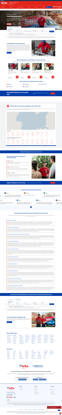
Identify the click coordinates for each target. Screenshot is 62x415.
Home (8, 9)
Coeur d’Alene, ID (9, 342)
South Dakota (46, 352)
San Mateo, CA (46, 339)
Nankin (37, 131)
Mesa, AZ (26, 340)
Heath (27, 142)
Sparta (46, 142)
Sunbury (47, 143)
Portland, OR (39, 339)
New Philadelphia (38, 132)
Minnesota (26, 352)
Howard (27, 131)
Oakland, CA (33, 339)
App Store (36, 379)
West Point (52, 142)
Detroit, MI (14, 341)
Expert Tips (52, 389)
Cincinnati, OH (9, 339)
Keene (32, 142)
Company (35, 386)
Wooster (52, 131)
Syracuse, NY (52, 336)
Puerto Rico (39, 356)
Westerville (52, 143)
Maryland (20, 356)
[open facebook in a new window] (7, 397)
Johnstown (33, 141)
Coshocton (18, 141)
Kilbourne (33, 143)
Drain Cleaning (10, 70)
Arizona (8, 352)
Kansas (20, 352)
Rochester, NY (40, 342)
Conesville (18, 140)
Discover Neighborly (22, 379)
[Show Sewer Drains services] (22, 86)
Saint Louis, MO (46, 336)
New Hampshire (34, 352)
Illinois (14, 356)
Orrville (42, 131)
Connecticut (8, 358)
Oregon (39, 353)
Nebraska (26, 358)
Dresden (18, 142)
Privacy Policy (19, 34)
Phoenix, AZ (39, 336)
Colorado (8, 356)
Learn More (10, 77)
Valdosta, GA (51, 339)
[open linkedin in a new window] (14, 397)
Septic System (27, 86)
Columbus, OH (15, 337)
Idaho (14, 355)
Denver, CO (14, 340)
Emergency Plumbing (47, 70)
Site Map (52, 392)
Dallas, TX (14, 338)
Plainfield (42, 143)
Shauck (47, 141)
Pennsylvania (39, 355)
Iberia (27, 132)
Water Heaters (27, 84)
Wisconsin (51, 353)
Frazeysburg (23, 140)
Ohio (16, 9)
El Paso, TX (14, 343)
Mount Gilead (37, 143)
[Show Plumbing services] (22, 84)
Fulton (22, 141)
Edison (17, 143)
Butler (12, 132)
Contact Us (35, 389)
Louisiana (20, 355)
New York (33, 356)
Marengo (37, 140)
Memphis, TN (27, 339)
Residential (10, 299)
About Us (35, 388)
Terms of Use (21, 409)
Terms (16, 34)
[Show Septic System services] (38, 86)
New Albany (42, 140)
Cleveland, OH (9, 340)
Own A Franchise (36, 392)
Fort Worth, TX (21, 338)
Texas (44, 355)
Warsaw (52, 141)
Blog (51, 388)
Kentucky (20, 353)
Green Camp (28, 140)
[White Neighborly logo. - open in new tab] (2, 0)
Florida (14, 352)
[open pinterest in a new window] (9, 397)
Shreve (47, 131)
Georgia (14, 353)
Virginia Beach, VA (52, 340)
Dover (17, 132)
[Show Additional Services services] (54, 84)
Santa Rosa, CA (46, 340)
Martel (37, 142)
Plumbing (21, 70)
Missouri (26, 355)
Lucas (32, 131)
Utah (44, 356)
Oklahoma (39, 352)
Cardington (13, 143)
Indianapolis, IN (21, 341)
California (8, 355)
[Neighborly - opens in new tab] (38, 366)
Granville (23, 143)
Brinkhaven (13, 131)
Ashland (8, 132)
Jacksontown (33, 140)
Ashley (8, 141)
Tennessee (45, 353)
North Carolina (34, 358)
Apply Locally (59, 3)
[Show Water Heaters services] (38, 84)
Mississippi (26, 353)
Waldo (51, 140)
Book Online (51, 31)
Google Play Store (43, 379)
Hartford (27, 141)
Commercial (18, 299)
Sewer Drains (10, 86)
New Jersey (33, 353)
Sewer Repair (34, 70)
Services (20, 386)
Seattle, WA (45, 342)
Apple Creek (8, 131)
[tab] (10, 27)
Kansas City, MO (21, 343)
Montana (26, 356)
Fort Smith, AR (21, 337)
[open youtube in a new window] (11, 397)
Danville (18, 131)
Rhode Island (39, 358)
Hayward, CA (21, 340)
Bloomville (13, 140)
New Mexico (33, 355)
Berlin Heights (8, 143)
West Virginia (52, 352)
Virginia (45, 358)
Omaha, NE (33, 343)
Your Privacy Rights (41, 409)
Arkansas (8, 353)
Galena (22, 142)
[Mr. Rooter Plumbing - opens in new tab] (24, 366)
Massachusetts (21, 358)
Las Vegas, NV (27, 336)
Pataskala (42, 142)
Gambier (23, 131)
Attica (8, 142)
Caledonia (13, 142)
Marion (37, 141)
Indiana (14, 358)
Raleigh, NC (39, 340)
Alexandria (8, 140)
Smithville (47, 132)
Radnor (47, 140)
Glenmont (23, 132)
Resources (52, 386)
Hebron (27, 143)
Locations (12, 9)
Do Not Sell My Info (34, 409)
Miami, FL (26, 342)
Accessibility (29, 409)
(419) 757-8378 (57, 6)
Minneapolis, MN (34, 336)
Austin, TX (8, 336)
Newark (42, 141)
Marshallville (33, 132)
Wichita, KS (51, 342)
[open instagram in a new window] (12, 397)
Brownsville (13, 141)
